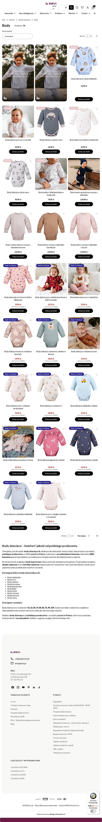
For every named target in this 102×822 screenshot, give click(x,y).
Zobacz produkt (84, 99)
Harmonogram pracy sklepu (64, 715)
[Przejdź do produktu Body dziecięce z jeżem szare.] (51, 122)
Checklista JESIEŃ (18, 775)
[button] (71, 7)
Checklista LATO (18, 771)
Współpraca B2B (18, 716)
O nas (13, 701)
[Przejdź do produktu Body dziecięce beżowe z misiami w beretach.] (18, 333)
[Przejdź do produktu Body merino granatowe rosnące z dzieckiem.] (84, 174)
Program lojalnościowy (20, 713)
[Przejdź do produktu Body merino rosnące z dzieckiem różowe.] (84, 226)
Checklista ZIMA (18, 778)
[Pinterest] (29, 687)
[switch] (93, 811)
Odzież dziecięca (24, 20)
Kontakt (14, 709)
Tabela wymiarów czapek (63, 745)
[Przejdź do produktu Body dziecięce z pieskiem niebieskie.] (18, 496)
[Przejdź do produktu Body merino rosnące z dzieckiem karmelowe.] (51, 226)
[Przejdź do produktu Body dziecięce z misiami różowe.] (84, 333)
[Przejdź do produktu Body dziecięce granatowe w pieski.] (84, 442)
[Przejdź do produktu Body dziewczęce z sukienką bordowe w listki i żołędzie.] (51, 279)
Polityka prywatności (61, 753)
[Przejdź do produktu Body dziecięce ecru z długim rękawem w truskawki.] (51, 496)
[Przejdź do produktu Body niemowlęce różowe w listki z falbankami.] (18, 279)
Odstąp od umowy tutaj (20, 705)
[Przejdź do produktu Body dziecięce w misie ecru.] (51, 387)
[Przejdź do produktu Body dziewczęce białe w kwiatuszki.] (84, 122)
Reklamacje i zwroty (61, 726)
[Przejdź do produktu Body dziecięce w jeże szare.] (18, 174)
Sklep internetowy (50, 814)
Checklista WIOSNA (19, 767)
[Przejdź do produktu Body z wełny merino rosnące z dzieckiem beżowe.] (18, 226)
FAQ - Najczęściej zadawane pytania (25, 720)
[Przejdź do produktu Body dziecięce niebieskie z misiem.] (84, 387)
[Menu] (97, 792)
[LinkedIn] (34, 687)
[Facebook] (13, 687)
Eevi (3, 20)
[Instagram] (18, 687)
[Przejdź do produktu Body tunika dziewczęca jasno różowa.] (18, 442)
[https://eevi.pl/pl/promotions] (18, 72)
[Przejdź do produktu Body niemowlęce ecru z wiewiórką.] (84, 279)
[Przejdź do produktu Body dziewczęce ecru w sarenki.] (18, 122)
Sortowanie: (7, 31)
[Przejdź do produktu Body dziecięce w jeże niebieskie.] (84, 60)
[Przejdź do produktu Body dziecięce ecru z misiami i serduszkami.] (18, 387)
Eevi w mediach (59, 719)
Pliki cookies (58, 749)
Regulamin (57, 701)
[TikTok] (39, 687)
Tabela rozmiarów (60, 741)
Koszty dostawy (60, 738)
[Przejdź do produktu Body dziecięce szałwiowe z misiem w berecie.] (51, 333)
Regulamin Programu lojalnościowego (68, 730)
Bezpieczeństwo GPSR (62, 734)
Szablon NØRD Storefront (68, 805)
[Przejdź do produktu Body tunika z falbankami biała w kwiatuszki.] (51, 174)
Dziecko (12, 20)
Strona (82, 36)
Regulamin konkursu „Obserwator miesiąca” (71, 723)
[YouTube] (23, 687)
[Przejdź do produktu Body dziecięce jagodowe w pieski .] (51, 442)
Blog (12, 724)
